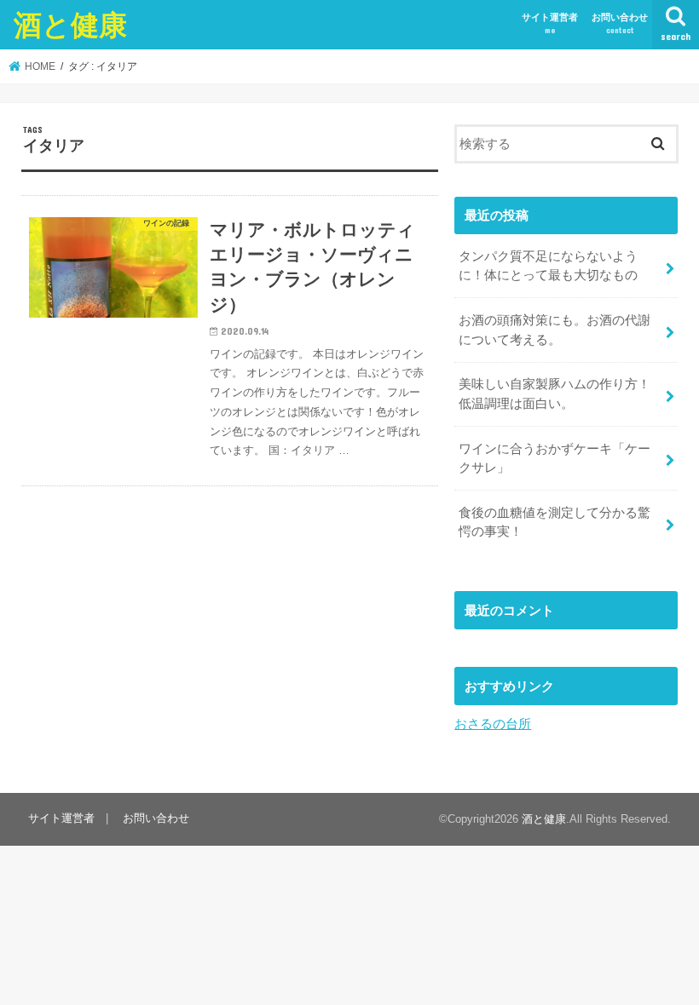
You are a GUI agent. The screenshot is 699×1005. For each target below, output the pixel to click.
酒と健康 (70, 24)
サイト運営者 (550, 23)
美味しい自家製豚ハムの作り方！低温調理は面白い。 (554, 393)
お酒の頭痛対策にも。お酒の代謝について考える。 (554, 329)
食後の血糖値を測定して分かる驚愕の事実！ (554, 522)
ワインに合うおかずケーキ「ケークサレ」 (554, 458)
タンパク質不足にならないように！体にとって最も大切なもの (548, 266)
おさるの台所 (492, 724)
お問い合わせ (620, 23)
